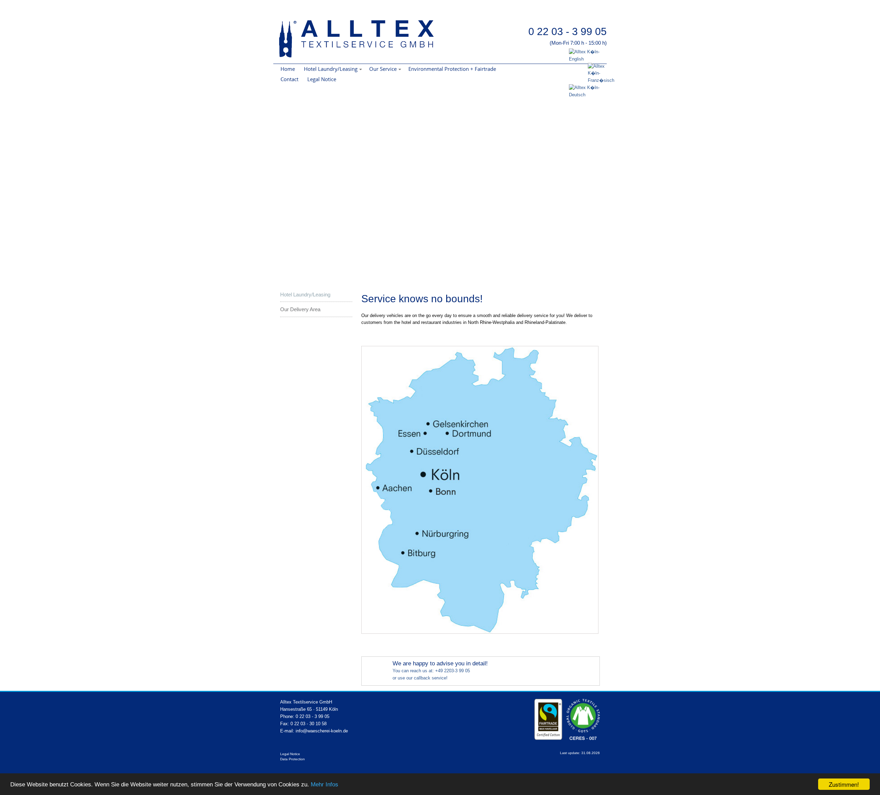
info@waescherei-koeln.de (322, 730)
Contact (289, 79)
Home (287, 68)
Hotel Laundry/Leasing (305, 294)
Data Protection (292, 759)
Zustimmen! (844, 784)
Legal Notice (321, 79)
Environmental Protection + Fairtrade (452, 68)
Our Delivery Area (300, 309)
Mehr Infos (324, 784)
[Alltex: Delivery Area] (479, 632)
